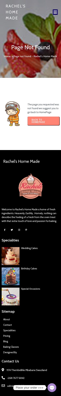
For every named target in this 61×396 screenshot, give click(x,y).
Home (7, 56)
